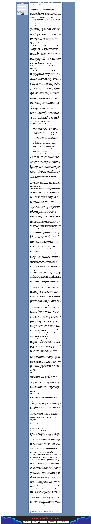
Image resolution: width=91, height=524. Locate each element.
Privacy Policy (49, 511)
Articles (57, 511)
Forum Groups (32, 512)
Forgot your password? (21, 12)
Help (45, 511)
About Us (34, 511)
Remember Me (21, 11)
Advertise (38, 511)
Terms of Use (54, 358)
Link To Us (53, 511)
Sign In (31, 511)
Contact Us (42, 511)
